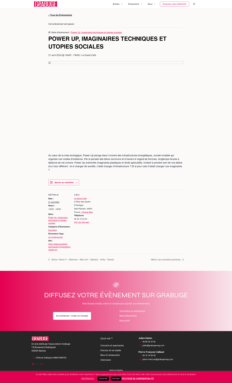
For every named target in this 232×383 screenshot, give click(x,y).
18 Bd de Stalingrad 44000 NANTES (51, 358)
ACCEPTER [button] (103, 379)
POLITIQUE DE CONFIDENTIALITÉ (138, 378)
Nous (150, 4)
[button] (194, 4)
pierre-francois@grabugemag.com (158, 359)
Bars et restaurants (110, 355)
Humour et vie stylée (110, 350)
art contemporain (55, 237)
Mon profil (124, 320)
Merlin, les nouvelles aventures (166, 259)
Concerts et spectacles (112, 345)
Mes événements (128, 315)
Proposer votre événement (174, 4)
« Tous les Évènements (60, 15)
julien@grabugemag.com (153, 345)
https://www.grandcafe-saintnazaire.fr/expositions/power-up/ (59, 247)
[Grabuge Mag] (45, 4)
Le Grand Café (80, 198)
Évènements (133, 4)
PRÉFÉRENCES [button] (87, 378)
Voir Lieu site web (81, 222)
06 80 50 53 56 (149, 342)
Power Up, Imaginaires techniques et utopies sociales (58, 220)
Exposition (52, 230)
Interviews (105, 360)
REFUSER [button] (116, 379)
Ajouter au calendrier (64, 182)
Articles (116, 4)
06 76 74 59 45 (149, 355)
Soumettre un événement (132, 311)
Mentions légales (116, 370)
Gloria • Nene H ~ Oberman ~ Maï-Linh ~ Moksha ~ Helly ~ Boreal (82, 259)
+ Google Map (87, 212)
